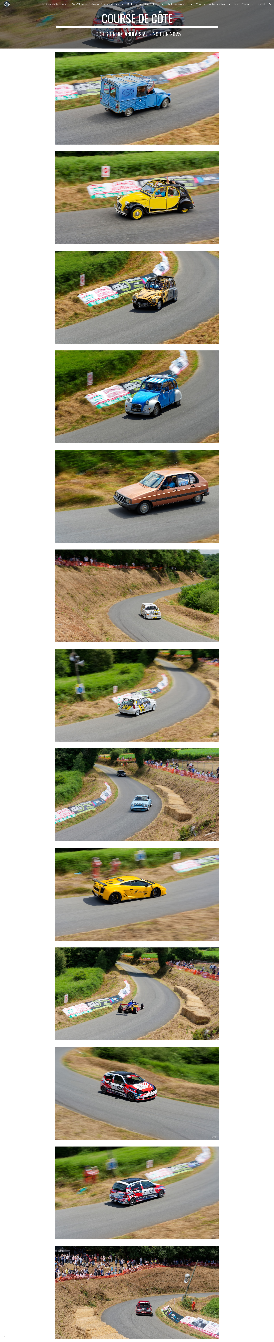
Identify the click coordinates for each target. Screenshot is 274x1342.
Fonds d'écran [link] (241, 4)
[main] (137, 24)
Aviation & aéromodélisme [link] (105, 4)
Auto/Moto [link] (78, 4)
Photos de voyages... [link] (177, 4)
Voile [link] (199, 4)
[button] (270, 4)
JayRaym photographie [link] (54, 4)
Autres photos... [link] (217, 4)
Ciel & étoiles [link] (152, 4)
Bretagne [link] (132, 4)
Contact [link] (261, 4)
